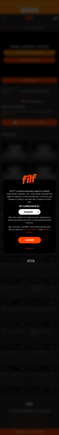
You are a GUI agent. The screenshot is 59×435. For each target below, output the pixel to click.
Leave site (29, 248)
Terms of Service (31, 229)
